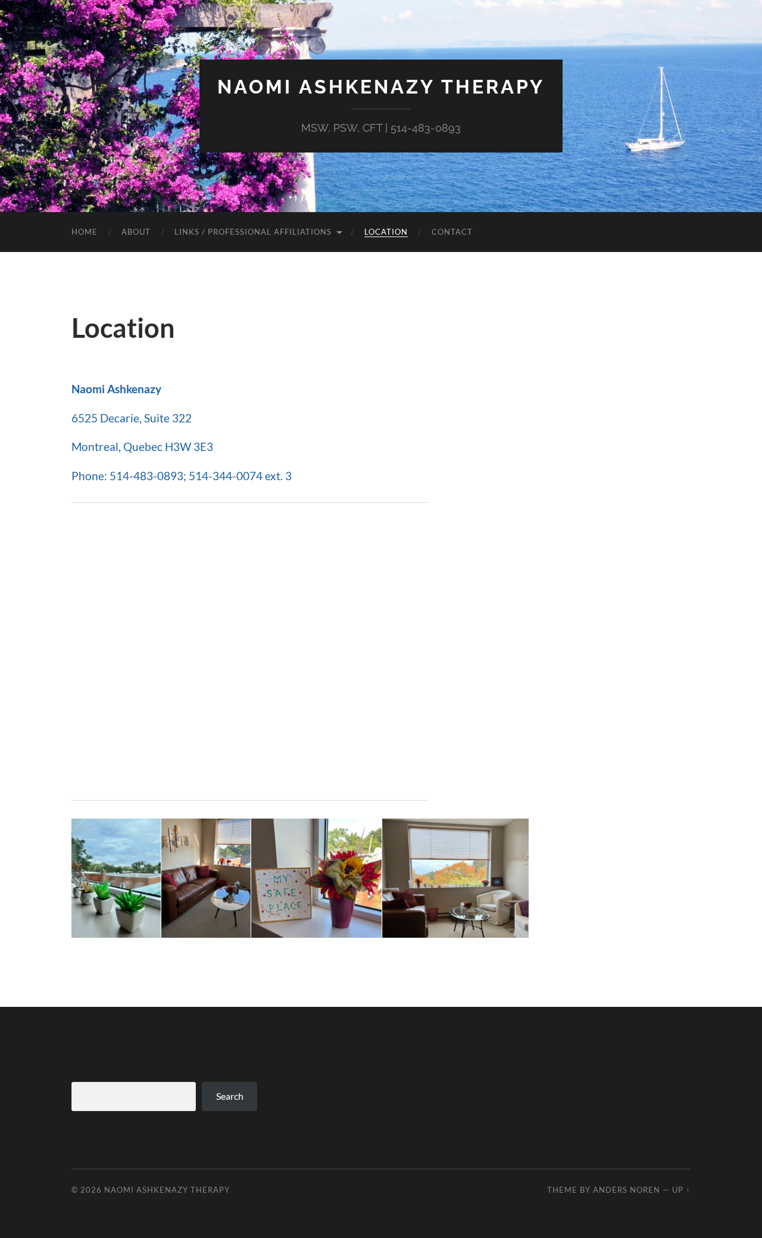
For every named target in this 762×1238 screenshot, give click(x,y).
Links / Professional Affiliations (253, 232)
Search (229, 1096)
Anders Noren (626, 1190)
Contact (452, 232)
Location (386, 232)
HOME (84, 232)
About (136, 232)
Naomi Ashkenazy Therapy (381, 87)
